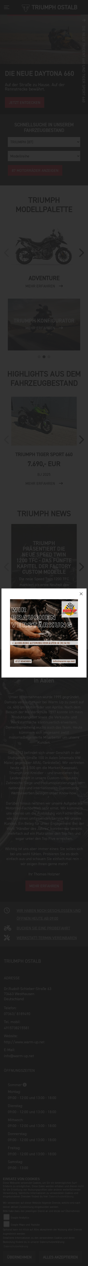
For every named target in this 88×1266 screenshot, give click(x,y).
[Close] (81, 593)
